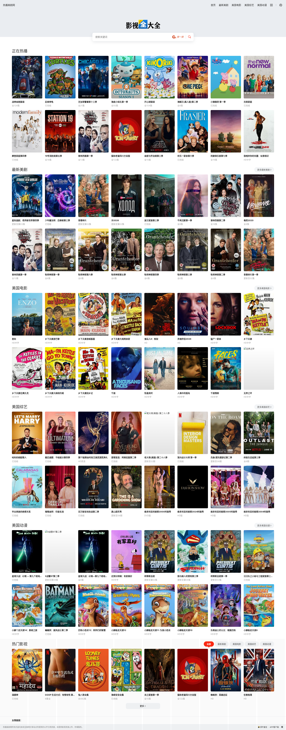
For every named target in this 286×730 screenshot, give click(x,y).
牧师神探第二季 (218, 274)
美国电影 (236, 5)
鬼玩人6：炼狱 (151, 339)
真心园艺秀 (116, 511)
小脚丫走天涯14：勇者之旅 (24, 630)
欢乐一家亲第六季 (185, 156)
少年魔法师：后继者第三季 (57, 220)
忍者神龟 (49, 102)
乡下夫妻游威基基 (86, 339)
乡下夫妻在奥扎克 (20, 393)
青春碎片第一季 (251, 274)
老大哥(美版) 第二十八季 (155, 457)
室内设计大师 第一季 (187, 457)
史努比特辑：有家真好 (121, 576)
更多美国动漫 (263, 525)
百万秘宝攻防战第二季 (88, 511)
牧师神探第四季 (151, 274)
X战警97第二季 (52, 576)
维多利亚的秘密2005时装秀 (224, 511)
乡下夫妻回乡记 (85, 393)
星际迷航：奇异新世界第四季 (25, 220)
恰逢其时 (148, 393)
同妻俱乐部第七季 (219, 156)
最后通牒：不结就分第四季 (57, 457)
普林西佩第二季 (218, 220)
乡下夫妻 (248, 339)
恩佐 (14, 339)
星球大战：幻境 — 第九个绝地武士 (27, 576)
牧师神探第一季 (52, 274)
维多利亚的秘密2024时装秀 (190, 511)
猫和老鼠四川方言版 (120, 156)
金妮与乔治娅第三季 (153, 156)
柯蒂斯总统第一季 (219, 576)
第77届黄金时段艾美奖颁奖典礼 (93, 457)
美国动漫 (262, 5)
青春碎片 (82, 220)
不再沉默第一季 (184, 220)
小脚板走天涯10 (184, 630)
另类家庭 (248, 102)
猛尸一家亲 (216, 339)
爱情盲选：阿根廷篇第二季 (123, 457)
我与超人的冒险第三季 (187, 576)
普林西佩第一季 (85, 156)
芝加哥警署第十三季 (87, 102)
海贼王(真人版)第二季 (187, 102)
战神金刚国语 (18, 102)
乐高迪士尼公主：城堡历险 (223, 630)
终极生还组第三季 (252, 457)
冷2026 (115, 220)
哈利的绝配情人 (19, 457)
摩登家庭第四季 (19, 156)
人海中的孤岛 (183, 393)
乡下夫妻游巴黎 (52, 339)
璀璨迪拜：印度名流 (54, 511)
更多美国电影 (263, 288)
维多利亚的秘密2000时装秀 (157, 511)
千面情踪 (215, 393)
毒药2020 (249, 220)
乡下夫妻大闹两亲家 (120, 339)
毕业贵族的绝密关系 (21, 511)
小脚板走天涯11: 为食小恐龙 (157, 630)
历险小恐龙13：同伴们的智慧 (92, 630)
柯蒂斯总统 (149, 576)
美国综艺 (249, 5)
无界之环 (248, 393)
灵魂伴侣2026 (184, 339)
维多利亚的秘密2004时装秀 (257, 511)
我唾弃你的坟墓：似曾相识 (256, 156)
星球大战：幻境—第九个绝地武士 (93, 576)
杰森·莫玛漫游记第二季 (221, 457)
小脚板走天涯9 (251, 630)
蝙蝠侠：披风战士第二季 (56, 630)
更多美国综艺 (263, 407)
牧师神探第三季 (184, 274)
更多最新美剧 (263, 169)
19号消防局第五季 (53, 156)
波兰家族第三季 (151, 220)
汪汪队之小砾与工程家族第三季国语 (259, 576)
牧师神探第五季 (118, 274)
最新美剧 (223, 5)
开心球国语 (149, 102)
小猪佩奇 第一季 (218, 102)
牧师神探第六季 (85, 274)
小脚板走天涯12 (118, 630)
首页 (213, 5)
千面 (113, 393)
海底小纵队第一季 (119, 102)
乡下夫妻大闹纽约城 (54, 393)
